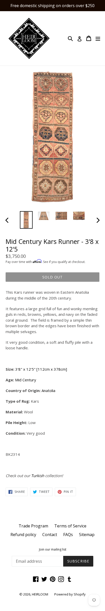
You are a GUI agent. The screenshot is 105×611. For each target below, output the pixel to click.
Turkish (37, 475)
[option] (26, 220)
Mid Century (25, 379)
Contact (49, 534)
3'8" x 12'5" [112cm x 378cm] (41, 369)
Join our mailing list (52, 549)
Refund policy (23, 534)
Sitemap (87, 534)
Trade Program (33, 526)
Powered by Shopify (70, 594)
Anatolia (48, 390)
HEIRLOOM (40, 594)
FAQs (68, 534)
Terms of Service (70, 526)
